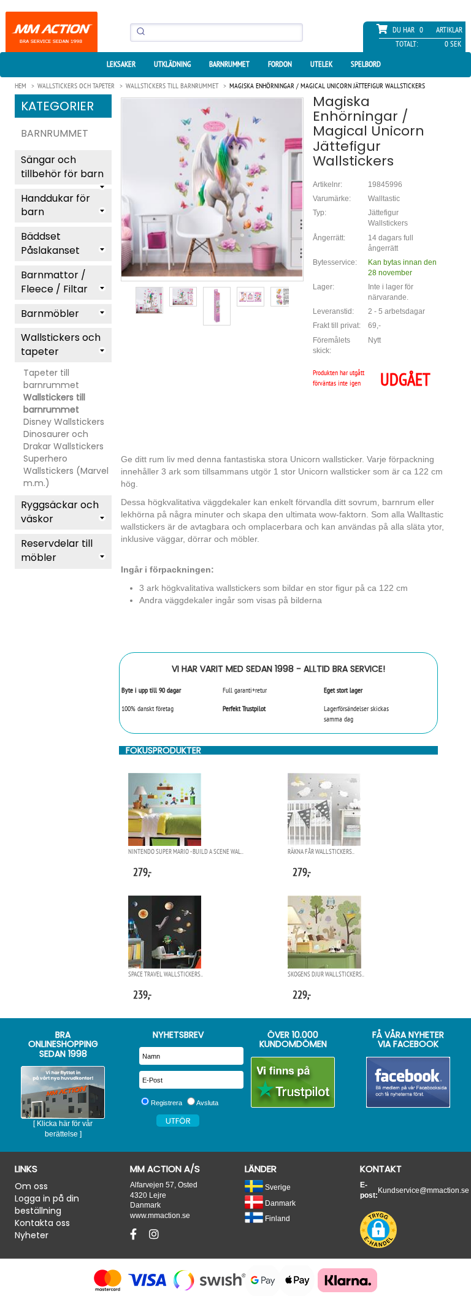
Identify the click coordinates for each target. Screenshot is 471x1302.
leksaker (121, 64)
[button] (378, 1229)
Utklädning (172, 64)
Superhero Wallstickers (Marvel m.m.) (66, 470)
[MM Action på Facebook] (408, 1082)
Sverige (277, 1187)
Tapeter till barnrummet (51, 379)
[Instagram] (154, 1234)
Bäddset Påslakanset (50, 243)
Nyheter (31, 1235)
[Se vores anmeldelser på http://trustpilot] (293, 1082)
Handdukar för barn (55, 205)
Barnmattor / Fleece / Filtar (54, 282)
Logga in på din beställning (47, 1204)
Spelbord (366, 64)
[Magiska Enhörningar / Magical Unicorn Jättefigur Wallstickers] (212, 187)
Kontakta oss (42, 1223)
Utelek (321, 64)
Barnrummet (229, 64)
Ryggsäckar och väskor (60, 512)
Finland (276, 1218)
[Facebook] (135, 1234)
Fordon (280, 64)
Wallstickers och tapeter (61, 344)
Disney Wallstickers (63, 422)
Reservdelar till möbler (57, 550)
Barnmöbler (50, 313)
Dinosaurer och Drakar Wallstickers (63, 440)
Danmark (279, 1203)
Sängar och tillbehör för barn (62, 167)
